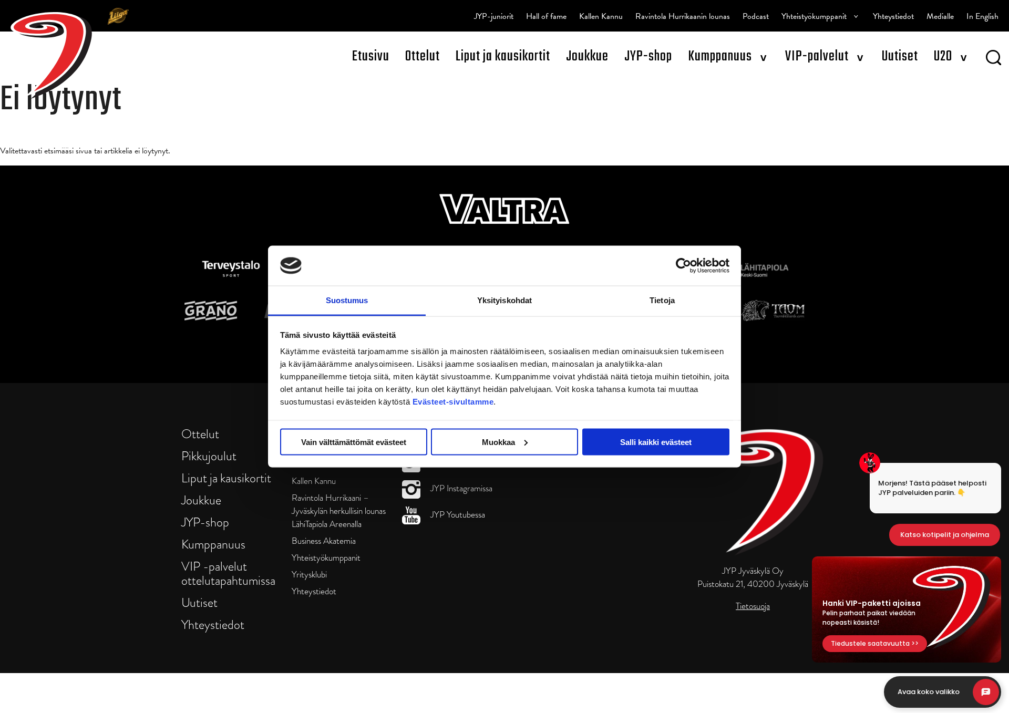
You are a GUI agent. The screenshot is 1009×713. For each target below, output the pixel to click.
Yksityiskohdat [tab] (504, 300)
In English (982, 16)
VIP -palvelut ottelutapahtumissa (228, 573)
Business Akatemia (324, 540)
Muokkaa (498, 441)
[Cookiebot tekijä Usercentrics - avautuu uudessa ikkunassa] (683, 265)
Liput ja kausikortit (503, 56)
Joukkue (587, 56)
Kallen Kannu (601, 16)
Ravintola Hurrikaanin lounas (682, 16)
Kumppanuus (720, 56)
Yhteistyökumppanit (814, 16)
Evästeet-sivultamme (453, 401)
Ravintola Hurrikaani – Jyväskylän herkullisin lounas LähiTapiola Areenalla (339, 511)
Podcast (756, 16)
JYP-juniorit (493, 16)
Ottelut (422, 56)
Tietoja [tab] (662, 300)
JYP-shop (648, 56)
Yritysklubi (309, 574)
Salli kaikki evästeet (656, 441)
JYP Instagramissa (460, 488)
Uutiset (900, 56)
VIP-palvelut (817, 56)
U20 (943, 56)
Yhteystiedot (893, 16)
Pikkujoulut (208, 456)
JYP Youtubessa (456, 514)
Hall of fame (546, 16)
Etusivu (370, 56)
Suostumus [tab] (347, 300)
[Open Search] (993, 59)
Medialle (940, 16)
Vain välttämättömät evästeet (353, 441)
